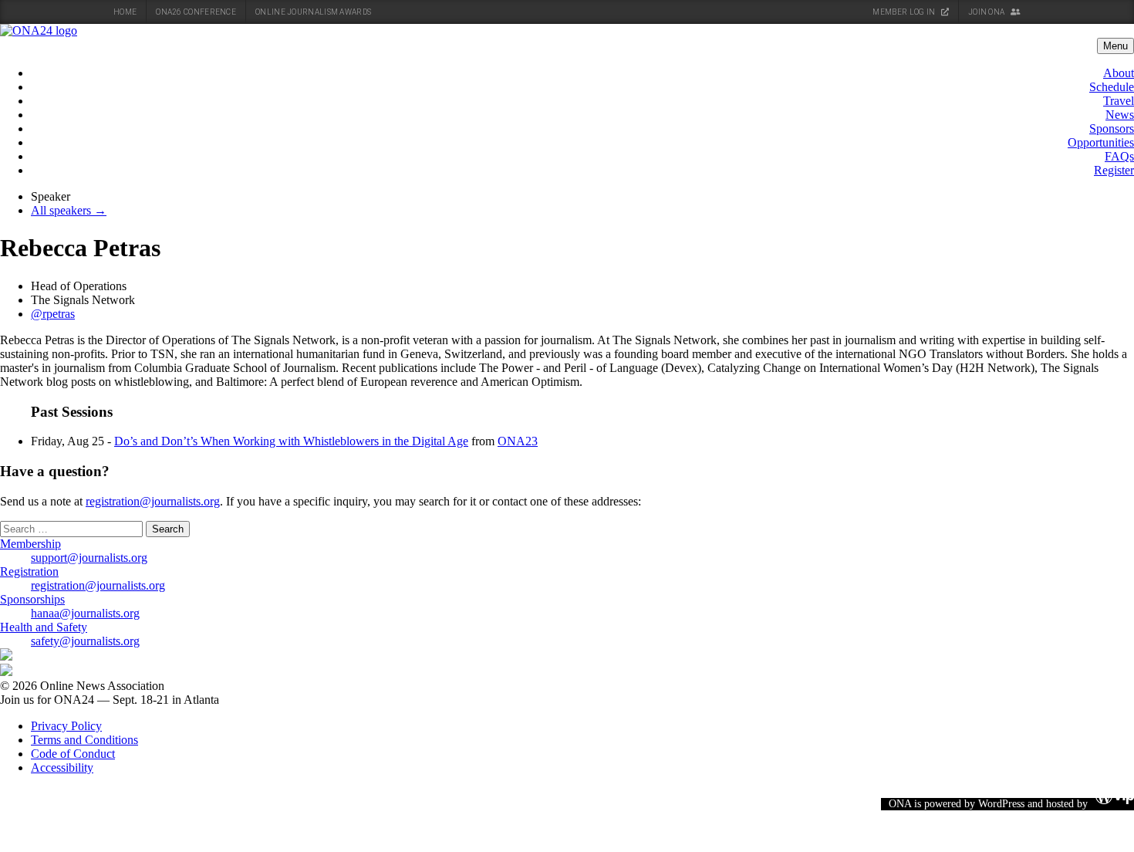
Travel (1118, 100)
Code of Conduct (73, 753)
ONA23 (518, 441)
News (1119, 114)
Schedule (1111, 86)
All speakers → (68, 210)
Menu (1115, 46)
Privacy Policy (66, 725)
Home (125, 12)
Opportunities (1101, 142)
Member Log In (904, 12)
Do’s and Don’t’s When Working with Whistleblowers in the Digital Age (291, 441)
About (1118, 72)
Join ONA (987, 12)
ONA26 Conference (196, 12)
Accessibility (62, 767)
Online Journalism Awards (313, 12)
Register (1114, 170)
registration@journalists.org (153, 501)
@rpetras (53, 313)
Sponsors (1111, 128)
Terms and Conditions (84, 739)
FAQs (1119, 156)
